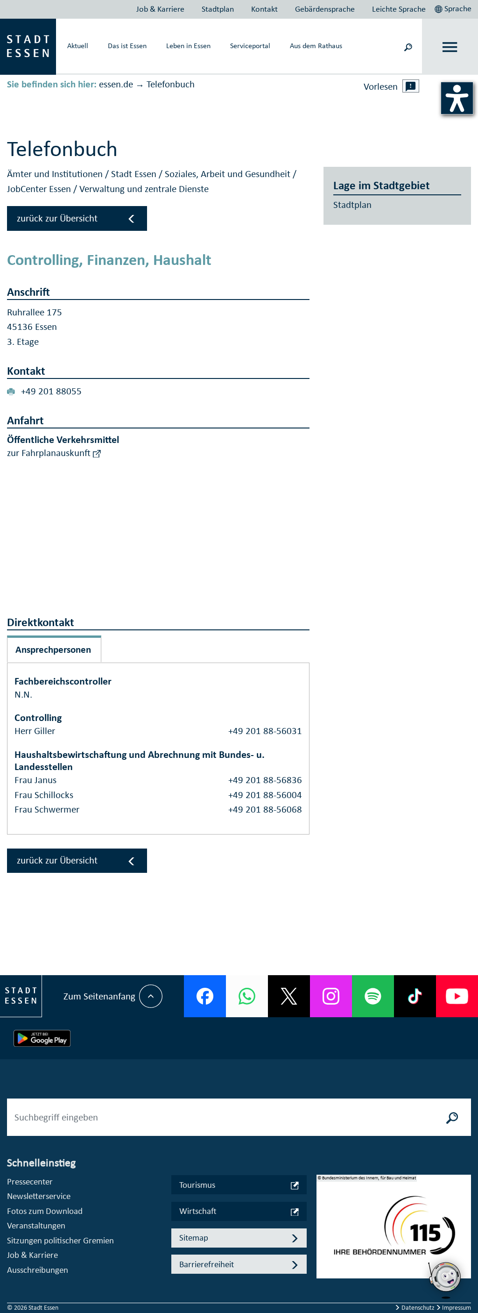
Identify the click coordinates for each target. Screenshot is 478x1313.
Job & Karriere (160, 9)
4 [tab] (323, 1264)
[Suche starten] (452, 1117)
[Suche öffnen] (408, 46)
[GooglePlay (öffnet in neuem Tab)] (42, 1038)
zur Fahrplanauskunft (50, 453)
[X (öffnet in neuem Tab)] (289, 996)
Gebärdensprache (325, 9)
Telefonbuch (171, 84)
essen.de (116, 84)
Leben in (188, 45)
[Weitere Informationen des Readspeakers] (410, 86)
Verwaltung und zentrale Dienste (144, 189)
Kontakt (264, 9)
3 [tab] (323, 1249)
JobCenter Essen (40, 189)
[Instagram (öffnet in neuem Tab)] (331, 996)
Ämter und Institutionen (56, 174)
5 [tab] (323, 1279)
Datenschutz (418, 1308)
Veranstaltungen (36, 1225)
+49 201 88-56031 (265, 731)
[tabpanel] (393, 1231)
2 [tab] (323, 1234)
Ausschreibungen (37, 1269)
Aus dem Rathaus (316, 45)
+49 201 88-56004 (265, 795)
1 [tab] (323, 1219)
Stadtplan (218, 9)
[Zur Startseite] (28, 46)
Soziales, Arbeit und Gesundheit (229, 174)
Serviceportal (250, 45)
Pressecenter (30, 1181)
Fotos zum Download (45, 1211)
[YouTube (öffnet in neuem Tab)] (457, 996)
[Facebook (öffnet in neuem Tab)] (205, 996)
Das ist (127, 45)
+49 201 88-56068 (265, 809)
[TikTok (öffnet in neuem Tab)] (415, 996)
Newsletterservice (38, 1196)
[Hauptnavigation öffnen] (450, 47)
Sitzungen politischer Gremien (60, 1240)
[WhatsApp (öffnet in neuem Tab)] (247, 996)
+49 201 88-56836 (265, 780)
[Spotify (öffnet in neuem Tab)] (373, 996)
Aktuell (77, 45)
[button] (454, 7)
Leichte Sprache (399, 9)
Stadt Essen (135, 174)
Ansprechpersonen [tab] (53, 649)
